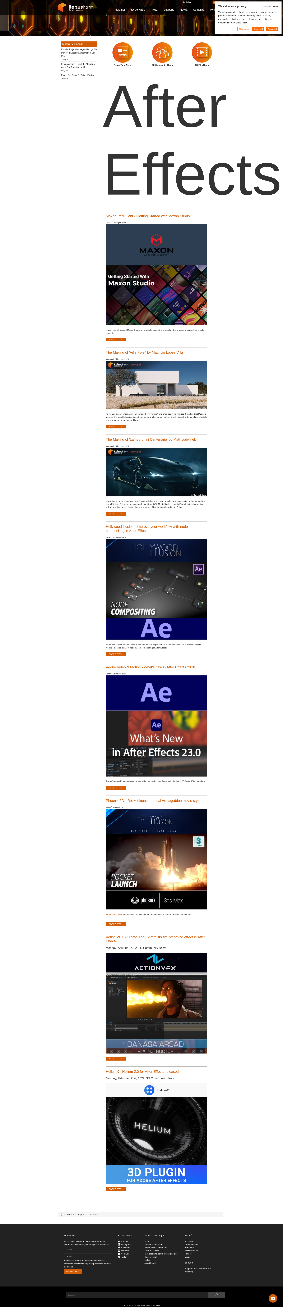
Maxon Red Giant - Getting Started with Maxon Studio (148, 216)
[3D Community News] (162, 52)
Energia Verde (191, 1250)
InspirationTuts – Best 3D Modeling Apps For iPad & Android (78, 66)
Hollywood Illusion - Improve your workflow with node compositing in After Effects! (147, 529)
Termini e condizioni (153, 1244)
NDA (146, 1241)
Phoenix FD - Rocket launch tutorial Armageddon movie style (153, 801)
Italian (188, 2)
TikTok (124, 1257)
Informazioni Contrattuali (155, 1247)
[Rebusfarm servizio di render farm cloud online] (76, 7)
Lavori (187, 1257)
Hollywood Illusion (114, 914)
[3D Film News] (202, 52)
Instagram (126, 1244)
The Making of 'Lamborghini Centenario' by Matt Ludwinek (151, 439)
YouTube (125, 1254)
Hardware (189, 1247)
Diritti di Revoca (151, 1250)
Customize (244, 29)
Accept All (272, 29)
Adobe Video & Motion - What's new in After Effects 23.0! (150, 667)
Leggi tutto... (115, 339)
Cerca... (62, 1295)
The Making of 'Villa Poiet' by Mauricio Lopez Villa (144, 352)
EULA (147, 1260)
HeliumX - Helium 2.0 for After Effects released (142, 1072)
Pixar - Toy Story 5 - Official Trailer (77, 75)
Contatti (124, 1241)
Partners (188, 1254)
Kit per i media (191, 1244)
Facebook (125, 1247)
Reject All (258, 29)
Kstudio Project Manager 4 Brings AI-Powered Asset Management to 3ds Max (79, 52)
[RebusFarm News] (123, 52)
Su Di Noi (189, 1241)
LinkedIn (125, 1250)
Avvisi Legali (150, 1263)
